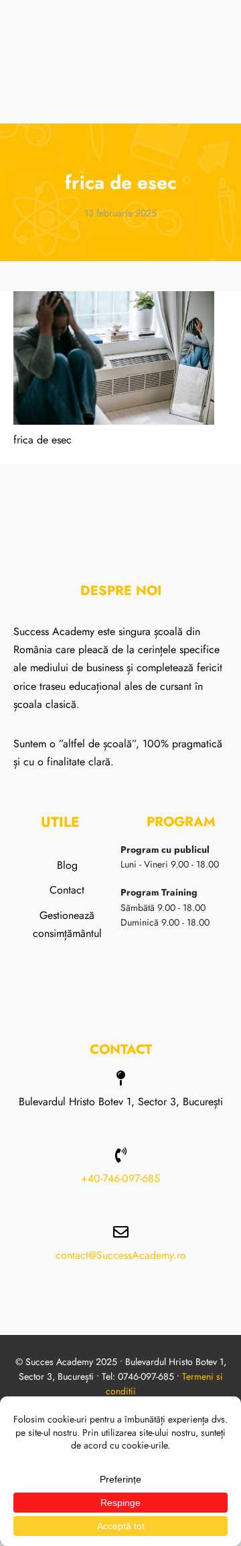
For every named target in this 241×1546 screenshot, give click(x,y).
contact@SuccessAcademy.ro (121, 1255)
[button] (223, 40)
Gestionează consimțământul (67, 924)
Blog (67, 865)
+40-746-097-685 (120, 1178)
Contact (67, 890)
